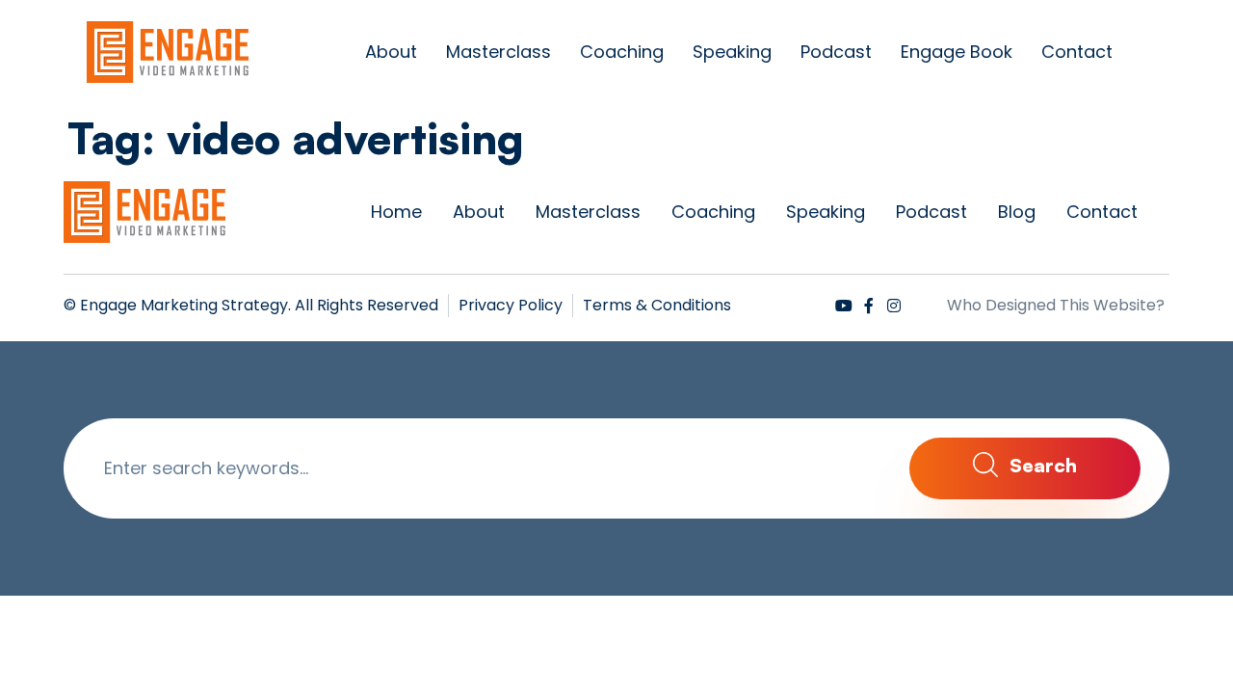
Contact (1077, 52)
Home (396, 212)
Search (1041, 465)
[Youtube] (844, 305)
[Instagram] (894, 305)
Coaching (622, 52)
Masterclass (498, 52)
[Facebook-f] (869, 305)
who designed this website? (1056, 305)
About (391, 52)
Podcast (836, 52)
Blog (1017, 212)
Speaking (732, 52)
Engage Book (956, 52)
